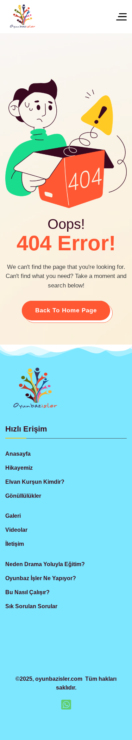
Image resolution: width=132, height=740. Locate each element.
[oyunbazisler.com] (22, 17)
